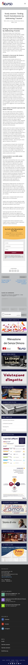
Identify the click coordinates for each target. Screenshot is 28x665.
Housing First (6, 426)
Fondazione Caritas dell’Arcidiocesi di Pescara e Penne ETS (15, 599)
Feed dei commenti (5, 647)
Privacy (8, 257)
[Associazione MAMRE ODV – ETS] (3, 594)
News (12, 22)
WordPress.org (4, 651)
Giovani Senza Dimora (19, 21)
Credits (17, 662)
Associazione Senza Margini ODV (12, 604)
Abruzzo (11, 601)
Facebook (7, 619)
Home (3, 660)
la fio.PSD (8, 660)
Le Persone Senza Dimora (8, 420)
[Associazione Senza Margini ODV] (3, 605)
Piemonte (12, 595)
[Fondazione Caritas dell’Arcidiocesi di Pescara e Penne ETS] (3, 599)
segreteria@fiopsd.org (6, 576)
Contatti (12, 660)
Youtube (7, 624)
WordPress (24, 658)
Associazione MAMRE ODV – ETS (12, 593)
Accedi (2, 641)
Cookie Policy (22, 660)
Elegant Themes (11, 658)
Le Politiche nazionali (7, 423)
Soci (15, 595)
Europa (12, 21)
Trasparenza (12, 662)
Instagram (7, 628)
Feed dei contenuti (5, 644)
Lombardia (12, 606)
